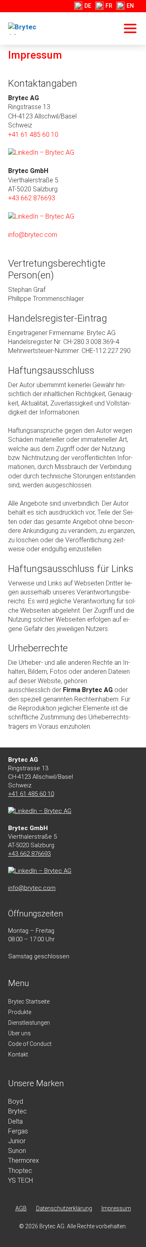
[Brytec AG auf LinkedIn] (41, 152)
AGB (21, 1208)
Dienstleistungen (29, 1022)
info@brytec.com (32, 235)
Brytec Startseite (28, 1001)
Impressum (116, 1208)
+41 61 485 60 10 (33, 134)
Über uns (19, 1033)
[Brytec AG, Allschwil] (27, 28)
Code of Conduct (30, 1044)
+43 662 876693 (31, 198)
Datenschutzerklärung (64, 1208)
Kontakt (18, 1054)
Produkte (19, 1012)
